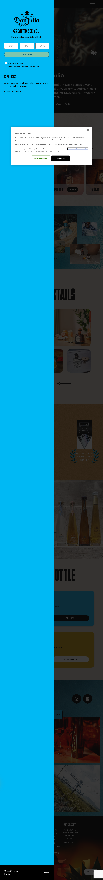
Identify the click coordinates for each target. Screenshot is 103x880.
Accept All (61, 158)
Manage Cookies (41, 158)
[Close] (88, 130)
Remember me (15, 63)
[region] (51, 146)
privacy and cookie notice (78, 149)
